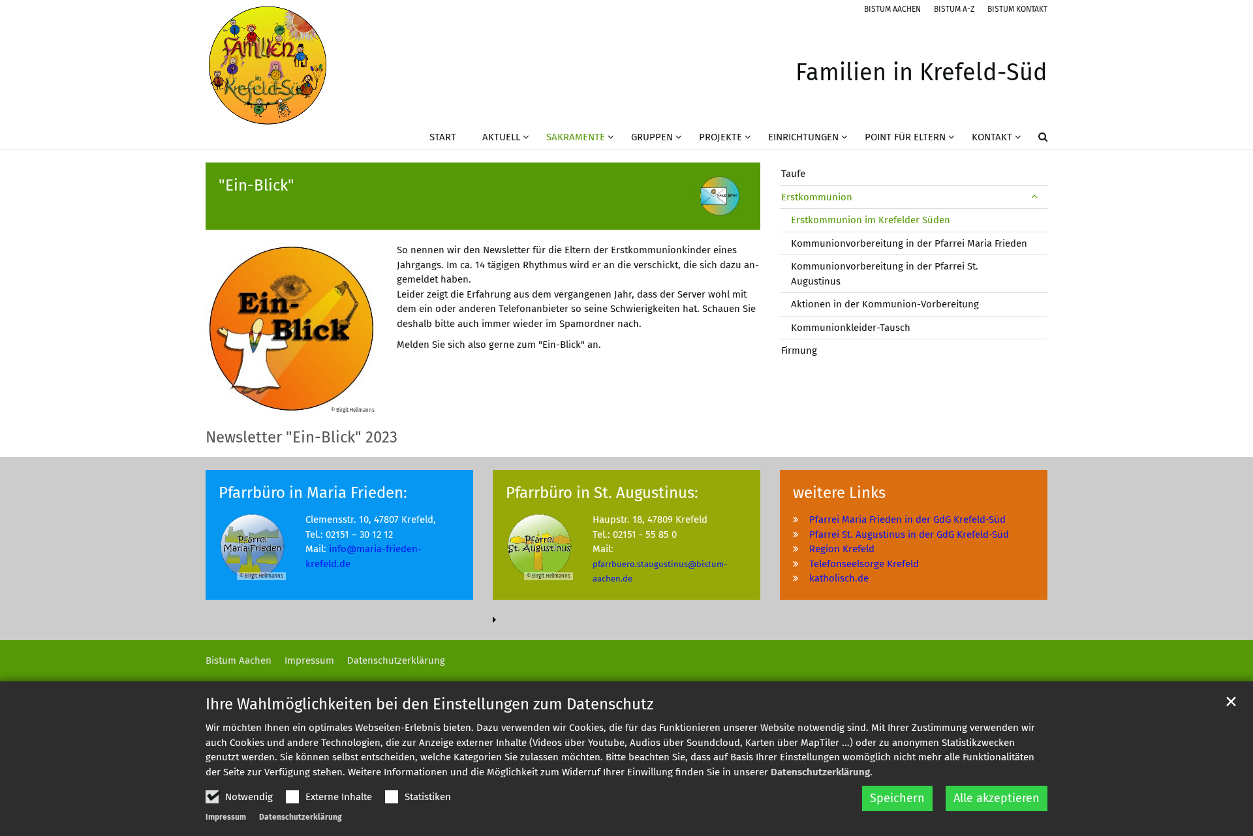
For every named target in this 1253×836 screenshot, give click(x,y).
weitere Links (839, 493)
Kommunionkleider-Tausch (850, 327)
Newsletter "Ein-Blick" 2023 (301, 437)
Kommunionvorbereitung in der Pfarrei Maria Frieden (909, 243)
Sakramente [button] (575, 137)
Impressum (226, 817)
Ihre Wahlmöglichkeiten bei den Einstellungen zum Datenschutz (429, 704)
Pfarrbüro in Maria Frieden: (313, 493)
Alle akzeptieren (996, 798)
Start (442, 137)
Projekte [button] (720, 137)
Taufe (793, 173)
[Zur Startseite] (268, 65)
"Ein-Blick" (256, 185)
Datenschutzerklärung (820, 772)
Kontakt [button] (992, 137)
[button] (1034, 140)
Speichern (897, 798)
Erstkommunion (816, 197)
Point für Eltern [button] (905, 137)
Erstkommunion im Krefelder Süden (870, 220)
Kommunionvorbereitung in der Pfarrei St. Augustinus (884, 273)
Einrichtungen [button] (803, 137)
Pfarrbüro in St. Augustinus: (602, 493)
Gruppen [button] (652, 137)
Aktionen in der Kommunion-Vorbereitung (885, 304)
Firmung (799, 350)
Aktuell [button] (501, 137)
